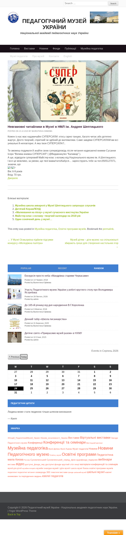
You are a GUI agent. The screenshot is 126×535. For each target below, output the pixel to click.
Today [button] (24, 357)
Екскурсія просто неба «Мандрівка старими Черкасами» (57, 275)
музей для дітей (15, 468)
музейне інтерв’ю (29, 468)
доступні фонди (53, 464)
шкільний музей (80, 472)
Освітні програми (79, 454)
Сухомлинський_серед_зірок (61, 460)
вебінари (105, 459)
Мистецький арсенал (94, 443)
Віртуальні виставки (95, 437)
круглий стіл (68, 464)
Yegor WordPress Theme (22, 511)
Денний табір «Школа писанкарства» (46, 319)
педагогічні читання (26, 472)
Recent (62, 268)
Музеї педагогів (80, 449)
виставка (11, 464)
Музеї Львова (66, 449)
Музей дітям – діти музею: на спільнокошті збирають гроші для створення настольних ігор (91, 243)
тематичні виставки (59, 472)
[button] (14, 357)
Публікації (70, 48)
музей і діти (58, 468)
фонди (70, 472)
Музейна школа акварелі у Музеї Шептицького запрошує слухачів (55, 205)
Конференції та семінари (64, 442)
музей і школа (71, 468)
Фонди (56, 48)
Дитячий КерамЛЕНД (28, 209)
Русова (27, 460)
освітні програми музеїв (101, 468)
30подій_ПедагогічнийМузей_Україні (24, 438)
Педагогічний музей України (54, 24)
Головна (15, 48)
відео (20, 464)
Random (99, 268)
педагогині (12, 472)
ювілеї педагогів (52, 476)
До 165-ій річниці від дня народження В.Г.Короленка (54, 305)
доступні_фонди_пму (35, 464)
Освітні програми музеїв (72, 229)
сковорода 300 (42, 472)
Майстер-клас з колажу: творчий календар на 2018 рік (48, 216)
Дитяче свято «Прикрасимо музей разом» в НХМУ (53, 333)
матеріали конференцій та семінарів (99, 464)
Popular (26, 268)
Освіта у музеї (55, 455)
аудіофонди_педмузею (87, 460)
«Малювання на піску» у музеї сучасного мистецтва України (52, 212)
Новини (43, 48)
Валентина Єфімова (42, 131)
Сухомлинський (38, 460)
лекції (76, 464)
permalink (108, 229)
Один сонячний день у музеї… (33, 219)
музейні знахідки (44, 468)
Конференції (35, 442)
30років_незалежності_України (54, 438)
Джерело (13, 178)
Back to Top (14, 514)
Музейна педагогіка (92, 48)
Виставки (29, 48)
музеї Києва (83, 468)
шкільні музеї (96, 472)
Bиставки (73, 437)
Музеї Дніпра (54, 449)
